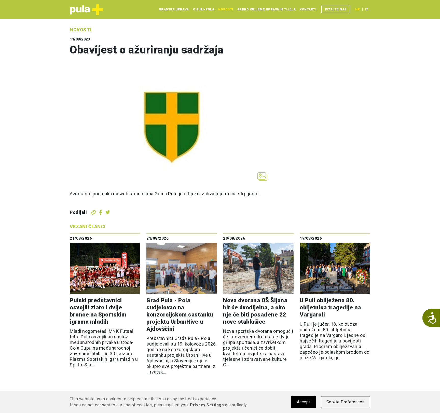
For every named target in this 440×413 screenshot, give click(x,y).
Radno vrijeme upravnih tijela (266, 9)
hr (357, 9)
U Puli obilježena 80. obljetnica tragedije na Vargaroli (330, 307)
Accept (303, 402)
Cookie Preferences (345, 402)
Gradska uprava (174, 9)
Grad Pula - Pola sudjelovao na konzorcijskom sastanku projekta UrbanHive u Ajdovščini (179, 314)
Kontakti (308, 9)
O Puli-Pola (203, 9)
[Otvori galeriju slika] (262, 176)
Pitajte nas (336, 9)
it (366, 9)
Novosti (225, 9)
